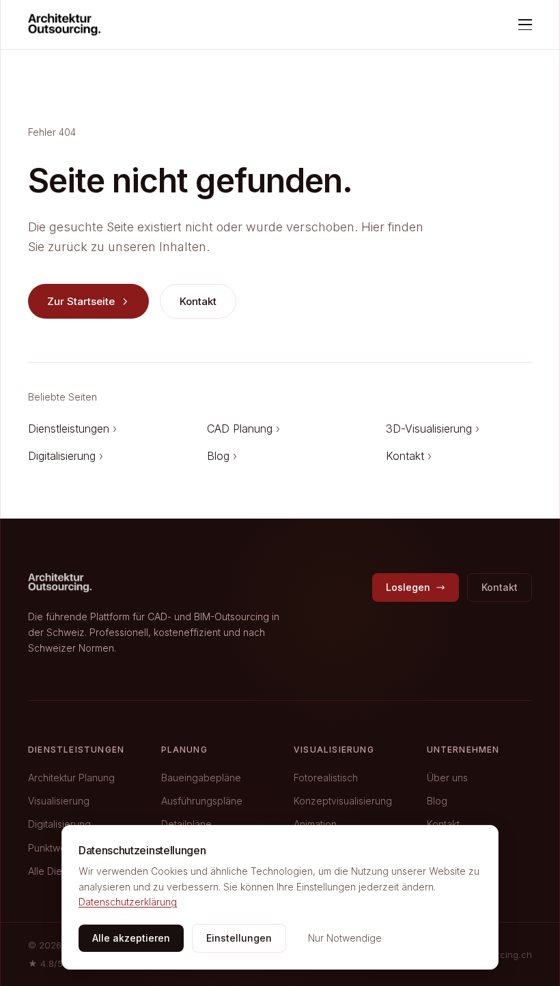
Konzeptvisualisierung (343, 801)
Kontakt (198, 301)
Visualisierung (58, 801)
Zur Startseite (81, 301)
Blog (222, 456)
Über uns (447, 777)
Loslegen (408, 587)
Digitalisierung (65, 456)
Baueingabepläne (201, 777)
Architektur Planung (71, 777)
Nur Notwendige (345, 938)
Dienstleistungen (72, 428)
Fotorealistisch (326, 777)
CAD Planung (243, 428)
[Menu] (525, 24)
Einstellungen (239, 938)
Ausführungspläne (201, 801)
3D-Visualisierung (432, 428)
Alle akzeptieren (131, 938)
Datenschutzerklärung (128, 902)
